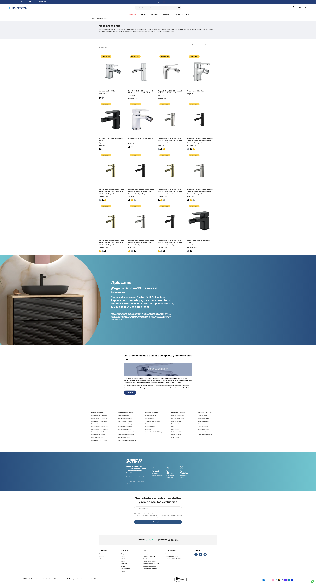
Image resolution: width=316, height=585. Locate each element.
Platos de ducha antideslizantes (100, 421)
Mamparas (123, 553)
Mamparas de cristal (124, 437)
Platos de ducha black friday (99, 440)
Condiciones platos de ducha (151, 563)
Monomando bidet (102, 18)
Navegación (124, 550)
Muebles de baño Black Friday (153, 432)
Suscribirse (158, 522)
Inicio (93, 18)
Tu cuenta (101, 556)
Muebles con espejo (150, 415)
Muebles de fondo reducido (152, 421)
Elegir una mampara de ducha (173, 558)
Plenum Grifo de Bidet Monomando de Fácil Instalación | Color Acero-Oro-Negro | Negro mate (199, 139)
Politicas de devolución (149, 561)
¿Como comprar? (170, 550)
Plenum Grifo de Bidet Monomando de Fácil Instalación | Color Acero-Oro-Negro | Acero (170, 139)
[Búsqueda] (179, 8)
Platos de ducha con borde (99, 418)
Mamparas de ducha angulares (126, 424)
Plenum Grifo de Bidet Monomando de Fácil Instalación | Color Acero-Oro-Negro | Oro (111, 190)
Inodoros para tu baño (177, 415)
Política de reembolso (60, 578)
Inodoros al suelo (176, 421)
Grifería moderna (202, 415)
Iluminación (124, 563)
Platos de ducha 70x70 (98, 432)
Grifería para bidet (203, 426)
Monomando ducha (203, 429)
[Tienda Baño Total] (17, 7)
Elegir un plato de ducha (171, 556)
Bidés (173, 426)
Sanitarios (123, 558)
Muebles (123, 556)
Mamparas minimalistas (124, 429)
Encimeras (148, 429)
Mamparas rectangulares (125, 418)
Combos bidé (175, 437)
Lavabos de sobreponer (205, 434)
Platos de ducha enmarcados (99, 429)
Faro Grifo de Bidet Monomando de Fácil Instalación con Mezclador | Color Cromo (141, 92)
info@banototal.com (157, 475)
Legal (144, 550)
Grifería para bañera (203, 421)
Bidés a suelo (175, 429)
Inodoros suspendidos (177, 418)
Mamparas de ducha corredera (127, 432)
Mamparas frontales (123, 415)
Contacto (101, 553)
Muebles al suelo (149, 418)
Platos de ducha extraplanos (99, 415)
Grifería (123, 571)
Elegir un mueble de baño (172, 553)
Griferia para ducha (203, 418)
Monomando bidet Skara (108, 91)
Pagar (100, 558)
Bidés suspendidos (176, 432)
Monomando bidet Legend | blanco (140, 138)
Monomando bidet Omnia (196, 91)
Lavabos (123, 566)
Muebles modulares (150, 424)
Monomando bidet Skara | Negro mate (198, 241)
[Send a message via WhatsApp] (313, 582)
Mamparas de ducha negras (126, 434)
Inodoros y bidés (176, 424)
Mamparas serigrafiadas (125, 421)
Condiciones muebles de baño (151, 566)
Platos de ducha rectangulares (100, 426)
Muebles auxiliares (150, 426)
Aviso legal (107, 578)
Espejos (123, 561)
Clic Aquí (182, 477)
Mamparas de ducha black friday (127, 440)
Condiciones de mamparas (150, 568)
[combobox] (158, 8)
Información (103, 550)
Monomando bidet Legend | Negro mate (111, 139)
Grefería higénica (203, 424)
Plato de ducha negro (97, 437)
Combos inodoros (176, 434)
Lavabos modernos (203, 432)
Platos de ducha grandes (98, 434)
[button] (306, 8)
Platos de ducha (125, 568)
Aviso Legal (146, 553)
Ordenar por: (195, 45)
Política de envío (98, 578)
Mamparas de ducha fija (125, 426)
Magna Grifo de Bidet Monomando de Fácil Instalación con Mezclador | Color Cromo (171, 92)
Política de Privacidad (152, 513)
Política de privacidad (73, 578)
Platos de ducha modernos (99, 424)
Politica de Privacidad (149, 556)
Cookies (145, 558)
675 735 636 (169, 477)
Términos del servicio (86, 578)
